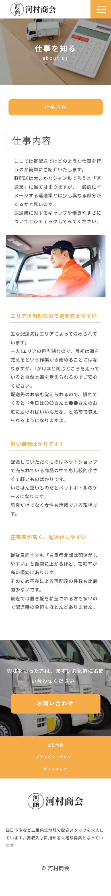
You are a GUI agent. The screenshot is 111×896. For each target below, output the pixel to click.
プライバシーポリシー (55, 757)
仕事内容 (55, 107)
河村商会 (58, 868)
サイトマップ (55, 769)
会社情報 (55, 745)
